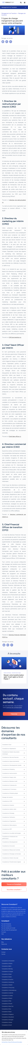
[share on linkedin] (3, 41)
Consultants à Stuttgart (7, 1019)
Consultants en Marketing (8, 769)
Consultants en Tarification (8, 817)
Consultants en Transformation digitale (11, 862)
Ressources (4, 944)
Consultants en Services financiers (10, 757)
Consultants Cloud (6, 744)
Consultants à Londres (7, 995)
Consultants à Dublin (7, 977)
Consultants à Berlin (6, 966)
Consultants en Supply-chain (9, 777)
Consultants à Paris (6, 1009)
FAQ (2, 934)
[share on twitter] (7, 41)
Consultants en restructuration (9, 773)
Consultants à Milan (6, 1001)
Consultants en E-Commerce (9, 789)
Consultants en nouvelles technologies (11, 833)
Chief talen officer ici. (15, 436)
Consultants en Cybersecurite (9, 785)
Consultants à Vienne (7, 1022)
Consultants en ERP (7, 829)
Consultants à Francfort (7, 979)
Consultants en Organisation (9, 821)
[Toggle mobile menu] (24, 2)
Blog (2, 942)
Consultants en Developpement (9, 842)
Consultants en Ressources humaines (11, 850)
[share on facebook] (10, 41)
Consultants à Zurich (7, 1025)
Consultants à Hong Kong (8, 987)
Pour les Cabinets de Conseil (8, 928)
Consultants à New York (7, 1006)
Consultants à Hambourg (8, 982)
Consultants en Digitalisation (9, 748)
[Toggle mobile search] (21, 2)
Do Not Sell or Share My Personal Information (12, 1042)
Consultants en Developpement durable (11, 765)
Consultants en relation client (9, 809)
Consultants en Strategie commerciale (11, 854)
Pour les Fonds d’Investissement (9, 930)
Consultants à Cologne (7, 971)
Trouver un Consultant (14, 884)
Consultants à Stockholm (8, 1017)
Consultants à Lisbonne (7, 993)
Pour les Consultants (6, 926)
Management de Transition (9, 13)
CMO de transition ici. (15, 337)
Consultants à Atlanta (7, 963)
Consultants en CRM (7, 801)
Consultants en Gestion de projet (10, 858)
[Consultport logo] (8, 2)
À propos (3, 932)
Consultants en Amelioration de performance (9, 837)
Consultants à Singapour (8, 1014)
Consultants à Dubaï (6, 974)
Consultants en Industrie (8, 805)
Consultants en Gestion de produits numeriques (10, 753)
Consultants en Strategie (8, 813)
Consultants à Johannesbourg (9, 990)
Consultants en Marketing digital (10, 793)
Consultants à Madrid (7, 998)
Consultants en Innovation (8, 846)
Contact (3, 952)
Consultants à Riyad (6, 1011)
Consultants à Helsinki (7, 985)
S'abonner (14, 714)
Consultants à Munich (7, 1003)
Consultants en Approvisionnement (10, 761)
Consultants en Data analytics (9, 825)
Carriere (3, 954)
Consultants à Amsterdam (8, 960)
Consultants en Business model (9, 781)
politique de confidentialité (14, 707)
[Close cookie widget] (26, 1031)
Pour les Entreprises (6, 924)
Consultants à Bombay (7, 968)
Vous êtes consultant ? (14, 889)
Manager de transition (7, 797)
